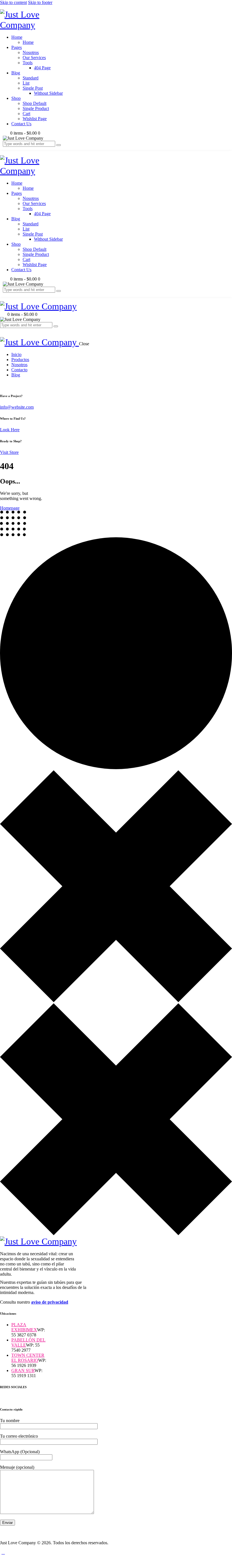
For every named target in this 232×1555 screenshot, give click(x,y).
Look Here (10, 429)
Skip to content (13, 2)
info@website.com (17, 407)
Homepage (10, 508)
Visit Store (9, 452)
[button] (3, 330)
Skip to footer (40, 2)
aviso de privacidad (49, 1302)
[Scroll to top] (3, 1552)
